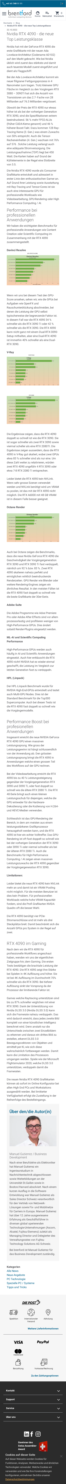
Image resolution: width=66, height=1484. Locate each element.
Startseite (7, 23)
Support (10, 1399)
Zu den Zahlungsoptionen (45, 1375)
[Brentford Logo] (19, 14)
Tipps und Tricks (17, 1287)
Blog (18, 23)
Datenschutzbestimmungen (20, 1479)
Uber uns (11, 1417)
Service (10, 1408)
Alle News (12, 1271)
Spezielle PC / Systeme (20, 1283)
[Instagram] (38, 1434)
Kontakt (10, 1390)
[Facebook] (31, 1434)
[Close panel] (61, 1456)
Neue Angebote (16, 1275)
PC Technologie (16, 1279)
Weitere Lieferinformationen (43, 1328)
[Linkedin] (26, 1434)
